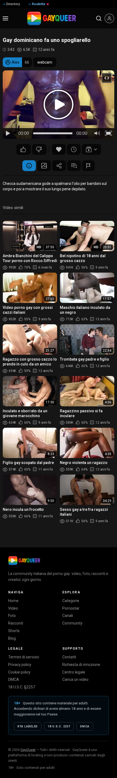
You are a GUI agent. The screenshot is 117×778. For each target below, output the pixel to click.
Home (13, 601)
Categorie (70, 601)
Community (72, 623)
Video (13, 608)
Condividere (59, 165)
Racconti (15, 623)
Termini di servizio (23, 657)
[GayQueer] (24, 560)
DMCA (13, 679)
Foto (12, 615)
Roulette (38, 4)
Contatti (69, 657)
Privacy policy (19, 664)
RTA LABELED (27, 726)
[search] (99, 18)
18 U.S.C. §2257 (21, 687)
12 (39, 149)
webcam (44, 62)
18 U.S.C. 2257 (59, 726)
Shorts (14, 631)
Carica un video (75, 679)
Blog (12, 638)
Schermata (44, 165)
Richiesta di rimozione (81, 664)
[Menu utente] (109, 18)
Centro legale (73, 672)
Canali (67, 615)
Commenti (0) (74, 165)
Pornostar (70, 608)
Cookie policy (19, 672)
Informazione (29, 165)
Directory (13, 4)
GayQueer (28, 750)
